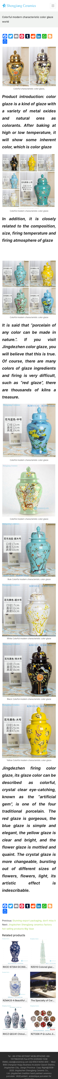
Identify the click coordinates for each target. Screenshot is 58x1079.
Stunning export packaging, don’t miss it (34, 920)
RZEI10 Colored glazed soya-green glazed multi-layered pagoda (43, 966)
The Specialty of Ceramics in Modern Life (43, 1000)
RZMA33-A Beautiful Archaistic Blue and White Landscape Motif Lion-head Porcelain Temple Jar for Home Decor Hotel (15, 1000)
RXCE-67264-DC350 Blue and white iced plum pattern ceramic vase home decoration (15, 966)
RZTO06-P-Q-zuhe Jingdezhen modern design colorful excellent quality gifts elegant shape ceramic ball (43, 1034)
